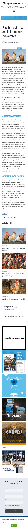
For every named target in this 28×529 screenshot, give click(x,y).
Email (6, 499)
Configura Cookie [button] (6, 525)
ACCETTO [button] (14, 525)
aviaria (4, 213)
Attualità (19, 48)
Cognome (7, 494)
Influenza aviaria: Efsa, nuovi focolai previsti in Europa (13, 275)
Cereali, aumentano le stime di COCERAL (13, 315)
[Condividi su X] (8, 217)
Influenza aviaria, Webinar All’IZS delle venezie (13, 249)
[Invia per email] (15, 217)
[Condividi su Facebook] (4, 217)
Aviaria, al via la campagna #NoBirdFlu (13, 299)
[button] (14, 11)
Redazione (10, 42)
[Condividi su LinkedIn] (11, 217)
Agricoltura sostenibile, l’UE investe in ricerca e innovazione (13, 308)
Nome (6, 488)
